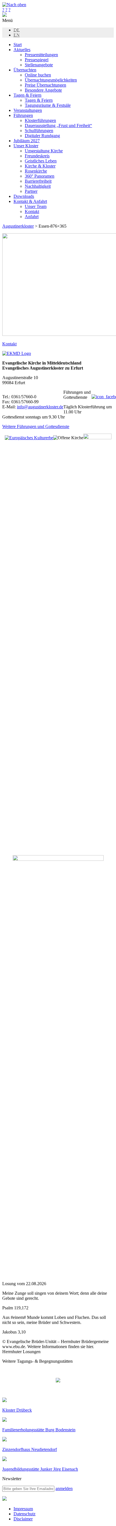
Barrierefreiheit (38, 181)
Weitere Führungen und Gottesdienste (35, 426)
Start (18, 44)
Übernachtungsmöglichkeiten (51, 80)
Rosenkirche (36, 171)
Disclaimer (23, 1518)
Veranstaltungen (28, 110)
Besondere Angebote (43, 90)
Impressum (23, 1508)
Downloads (24, 196)
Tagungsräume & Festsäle (48, 105)
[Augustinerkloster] (4, 15)
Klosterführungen (40, 120)
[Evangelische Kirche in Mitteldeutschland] (4, 1499)
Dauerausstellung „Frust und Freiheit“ (58, 125)
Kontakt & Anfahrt (30, 201)
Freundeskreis (37, 155)
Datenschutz (24, 1513)
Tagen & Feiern (27, 95)
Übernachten (25, 69)
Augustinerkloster (18, 226)
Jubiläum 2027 (27, 140)
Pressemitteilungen (41, 54)
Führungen (23, 115)
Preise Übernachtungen (45, 85)
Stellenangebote (39, 64)
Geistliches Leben (41, 161)
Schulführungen (39, 130)
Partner (31, 191)
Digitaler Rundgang (42, 135)
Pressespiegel (36, 59)
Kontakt (32, 211)
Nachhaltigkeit (38, 186)
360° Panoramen (39, 176)
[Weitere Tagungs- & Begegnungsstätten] (58, 1381)
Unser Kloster (26, 145)
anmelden (64, 1488)
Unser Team (35, 206)
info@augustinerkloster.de (40, 406)
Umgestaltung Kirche (44, 150)
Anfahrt (32, 216)
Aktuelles (22, 49)
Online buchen (38, 75)
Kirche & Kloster (40, 166)
